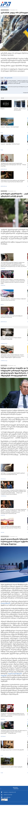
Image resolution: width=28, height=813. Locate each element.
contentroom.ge (4, 343)
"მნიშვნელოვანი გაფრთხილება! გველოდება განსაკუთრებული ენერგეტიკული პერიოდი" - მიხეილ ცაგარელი (13, 165)
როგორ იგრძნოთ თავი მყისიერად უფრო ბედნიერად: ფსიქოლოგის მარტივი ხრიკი (11, 527)
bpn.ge (2, 304)
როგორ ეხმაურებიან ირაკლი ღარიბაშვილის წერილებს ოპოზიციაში (11, 316)
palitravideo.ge (4, 169)
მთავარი (15, 787)
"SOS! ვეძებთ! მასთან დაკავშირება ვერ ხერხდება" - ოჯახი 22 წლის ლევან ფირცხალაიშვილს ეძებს (13, 181)
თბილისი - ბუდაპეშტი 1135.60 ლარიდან (10, 144)
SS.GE (2, 98)
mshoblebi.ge (3, 495)
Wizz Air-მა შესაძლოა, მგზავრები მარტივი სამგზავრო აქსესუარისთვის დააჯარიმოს (13, 299)
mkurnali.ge (3, 478)
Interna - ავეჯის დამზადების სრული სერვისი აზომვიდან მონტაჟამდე (11, 338)
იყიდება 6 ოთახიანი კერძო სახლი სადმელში (11, 766)
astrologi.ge (3, 736)
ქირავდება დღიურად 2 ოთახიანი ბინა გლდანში (12, 749)
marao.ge (3, 515)
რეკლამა (16, 788)
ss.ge (2, 755)
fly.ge (2, 132)
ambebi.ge (3, 268)
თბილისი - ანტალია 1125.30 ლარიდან (10, 126)
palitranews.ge (4, 321)
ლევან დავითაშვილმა (15, 673)
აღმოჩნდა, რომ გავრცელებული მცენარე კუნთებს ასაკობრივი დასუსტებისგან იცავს (13, 474)
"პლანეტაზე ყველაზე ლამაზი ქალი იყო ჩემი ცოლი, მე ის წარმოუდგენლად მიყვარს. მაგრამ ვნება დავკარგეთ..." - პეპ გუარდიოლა (14, 732)
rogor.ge (2, 532)
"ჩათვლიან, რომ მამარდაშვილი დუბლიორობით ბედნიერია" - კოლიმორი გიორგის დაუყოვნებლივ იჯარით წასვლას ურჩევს (13, 715)
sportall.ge (3, 719)
